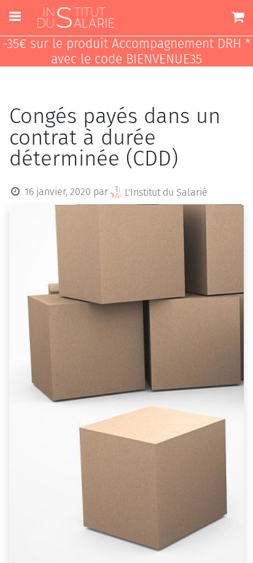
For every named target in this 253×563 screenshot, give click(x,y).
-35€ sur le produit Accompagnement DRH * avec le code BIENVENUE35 (126, 51)
